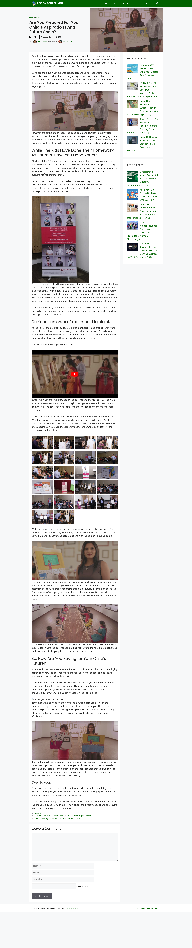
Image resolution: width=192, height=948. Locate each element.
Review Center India (50, 3)
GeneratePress (72, 908)
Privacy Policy (152, 908)
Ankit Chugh (42, 41)
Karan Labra (67, 41)
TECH (125, 3)
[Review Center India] (34, 3)
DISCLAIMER (140, 908)
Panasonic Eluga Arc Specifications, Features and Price (58, 818)
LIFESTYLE (136, 3)
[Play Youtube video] (75, 374)
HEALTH (148, 3)
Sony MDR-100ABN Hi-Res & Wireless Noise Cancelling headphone (63, 816)
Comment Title (82, 886)
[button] (157, 3)
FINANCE (38, 17)
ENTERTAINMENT (111, 3)
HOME (31, 17)
